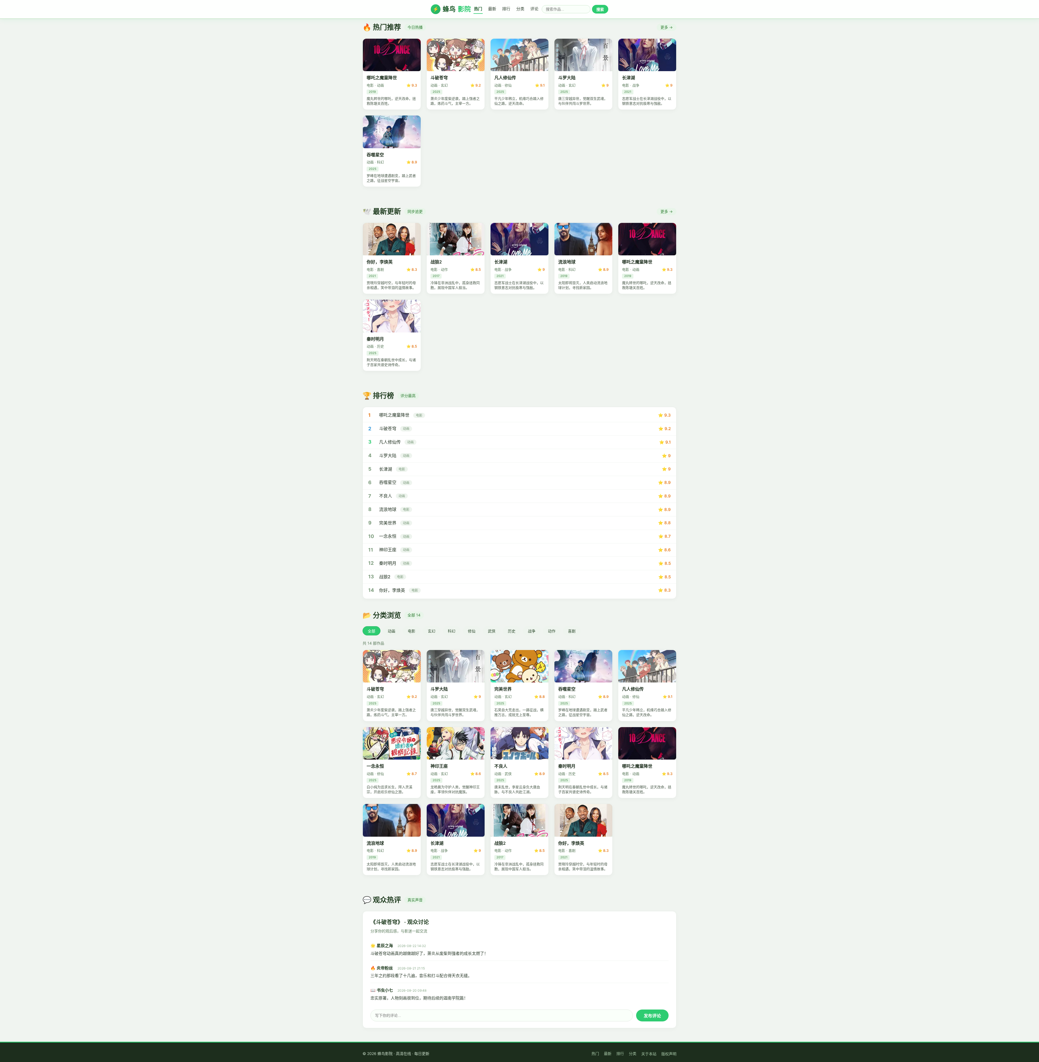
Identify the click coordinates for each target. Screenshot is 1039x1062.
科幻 (451, 631)
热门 (478, 8)
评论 (534, 8)
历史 (511, 631)
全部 (371, 631)
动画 (391, 631)
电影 (411, 631)
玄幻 (431, 631)
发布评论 (652, 1015)
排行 (506, 8)
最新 (492, 8)
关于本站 (648, 1053)
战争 (531, 631)
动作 (551, 631)
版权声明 (668, 1053)
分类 (520, 8)
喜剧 (572, 631)
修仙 (471, 631)
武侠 (491, 631)
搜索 (600, 9)
